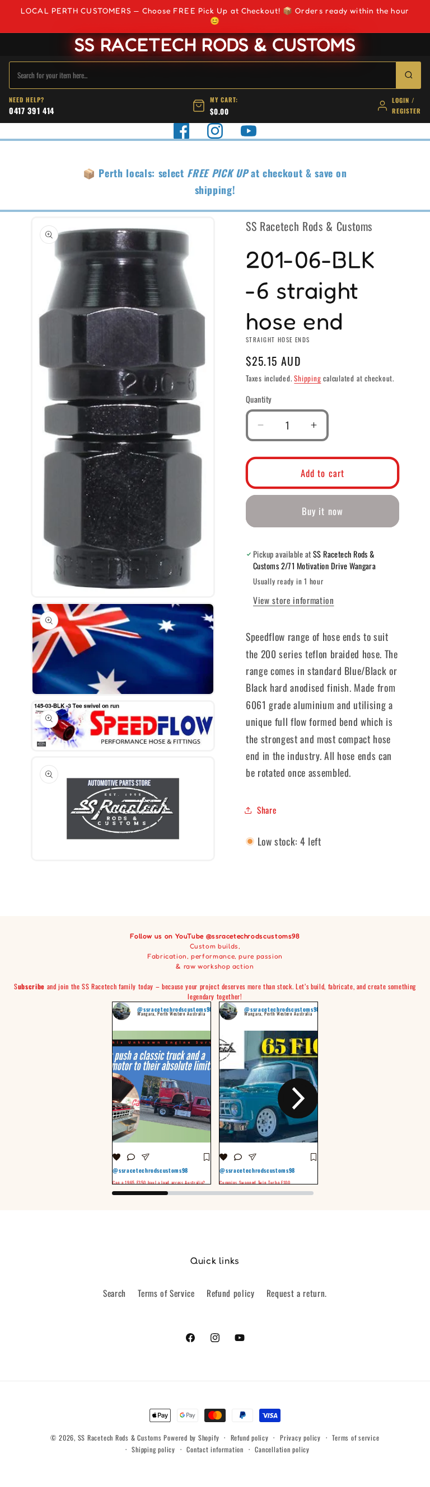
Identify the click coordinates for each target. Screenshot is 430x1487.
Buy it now (322, 511)
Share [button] (266, 810)
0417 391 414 (31, 110)
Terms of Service (166, 1293)
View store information (293, 600)
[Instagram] (215, 131)
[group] (161, 1093)
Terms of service (355, 1437)
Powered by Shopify (191, 1437)
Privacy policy (300, 1437)
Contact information (215, 1449)
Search (114, 1293)
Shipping (307, 378)
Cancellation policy (282, 1449)
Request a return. (297, 1293)
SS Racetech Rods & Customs (120, 1437)
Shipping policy (153, 1449)
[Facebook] (181, 131)
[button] (132, 1098)
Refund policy (231, 1293)
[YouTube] (248, 131)
